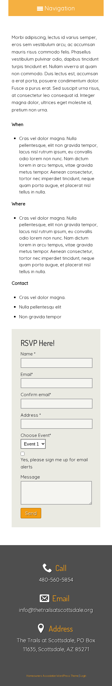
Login (83, 675)
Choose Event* (36, 435)
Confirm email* (36, 394)
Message (30, 477)
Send (31, 513)
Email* (27, 374)
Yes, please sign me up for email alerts (54, 463)
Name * (28, 354)
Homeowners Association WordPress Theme (52, 675)
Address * (31, 415)
